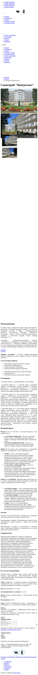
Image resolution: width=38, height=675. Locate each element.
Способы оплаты (9, 23)
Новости (6, 38)
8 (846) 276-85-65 (9, 2)
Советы (6, 40)
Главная (6, 16)
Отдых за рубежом (9, 35)
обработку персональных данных (11, 629)
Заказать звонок (9, 7)
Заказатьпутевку (3, 350)
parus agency (16, 672)
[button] (9, 129)
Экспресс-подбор (9, 21)
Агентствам (7, 37)
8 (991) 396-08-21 (9, 5)
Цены (2, 617)
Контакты (7, 41)
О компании (8, 18)
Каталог (6, 19)
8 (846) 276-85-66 (9, 4)
